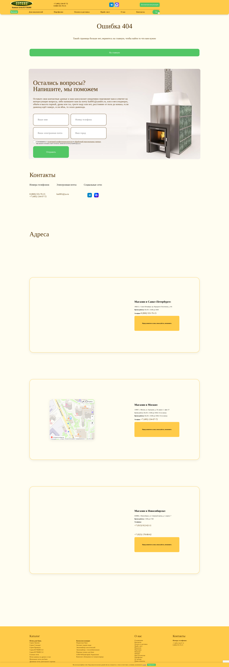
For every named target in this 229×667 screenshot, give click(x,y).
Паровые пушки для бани (85, 652)
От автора (138, 659)
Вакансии (138, 648)
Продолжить (151, 664)
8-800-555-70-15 (60, 6)
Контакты (140, 12)
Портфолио (58, 12)
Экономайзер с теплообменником (87, 650)
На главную (114, 52)
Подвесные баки (82, 643)
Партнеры (138, 650)
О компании (139, 640)
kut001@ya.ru (63, 194)
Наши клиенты (140, 661)
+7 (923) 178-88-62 (142, 534)
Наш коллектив (140, 655)
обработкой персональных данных (88, 142)
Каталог (14, 12)
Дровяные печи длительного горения (42, 661)
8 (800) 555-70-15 (37, 194)
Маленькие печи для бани (38, 659)
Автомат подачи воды (83, 645)
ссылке (144, 664)
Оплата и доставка (82, 12)
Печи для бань (35, 641)
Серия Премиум (35, 647)
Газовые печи (34, 654)
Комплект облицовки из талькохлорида (89, 657)
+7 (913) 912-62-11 (142, 525)
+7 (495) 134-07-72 (61, 4)
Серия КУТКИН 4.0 (36, 650)
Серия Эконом (34, 643)
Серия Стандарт (35, 645)
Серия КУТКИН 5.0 (36, 652)
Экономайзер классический (85, 647)
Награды (137, 651)
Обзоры (137, 653)
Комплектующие (83, 641)
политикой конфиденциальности (60, 142)
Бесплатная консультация (149, 4)
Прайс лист (105, 12)
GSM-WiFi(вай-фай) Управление (87, 654)
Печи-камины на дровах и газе (40, 657)
